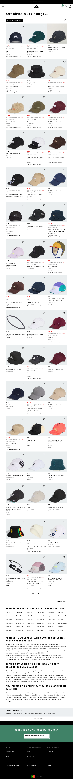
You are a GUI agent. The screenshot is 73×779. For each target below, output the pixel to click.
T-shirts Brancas (29, 613)
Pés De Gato (51, 630)
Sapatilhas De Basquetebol (62, 623)
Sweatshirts (20, 623)
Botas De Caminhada (51, 623)
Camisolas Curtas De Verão (9, 623)
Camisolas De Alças (10, 630)
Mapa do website (10, 751)
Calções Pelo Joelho (20, 630)
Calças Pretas (31, 616)
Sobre (28, 751)
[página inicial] (36, 7)
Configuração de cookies (12, 765)
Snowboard (19, 619)
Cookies (49, 765)
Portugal (39, 776)
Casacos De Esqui (40, 620)
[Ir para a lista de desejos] (7, 6)
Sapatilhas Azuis (30, 620)
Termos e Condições (32, 770)
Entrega (8, 747)
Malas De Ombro (40, 630)
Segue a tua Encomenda (53, 747)
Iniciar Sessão (18, 723)
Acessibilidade (51, 770)
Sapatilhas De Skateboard (52, 616)
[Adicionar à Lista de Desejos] (22, 26)
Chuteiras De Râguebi (52, 613)
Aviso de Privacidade (11, 770)
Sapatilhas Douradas (30, 623)
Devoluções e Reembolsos (34, 747)
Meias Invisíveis (29, 627)
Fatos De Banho (19, 616)
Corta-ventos (20, 626)
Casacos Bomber (8, 627)
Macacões (9, 616)
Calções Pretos (60, 627)
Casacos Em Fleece (62, 613)
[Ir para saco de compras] (70, 6)
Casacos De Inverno (51, 620)
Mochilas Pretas (50, 627)
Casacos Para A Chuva (31, 630)
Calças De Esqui (40, 623)
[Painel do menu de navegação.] (3, 6)
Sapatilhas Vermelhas (40, 627)
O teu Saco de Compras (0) (51, 723)
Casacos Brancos (60, 620)
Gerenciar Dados (31, 765)
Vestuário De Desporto (41, 616)
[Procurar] (66, 6)
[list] (34, 20)
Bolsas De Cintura (9, 620)
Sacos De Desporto (19, 613)
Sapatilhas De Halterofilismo (62, 616)
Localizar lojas (30, 756)
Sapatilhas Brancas (40, 613)
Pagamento (50, 751)
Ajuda (7, 756)
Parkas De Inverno (9, 613)
